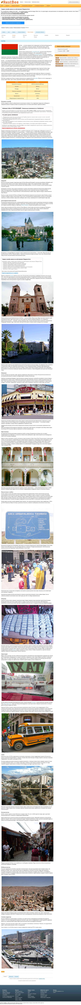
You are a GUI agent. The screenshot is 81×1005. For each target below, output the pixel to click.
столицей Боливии (36, 51)
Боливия (23, 27)
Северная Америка (39, 5)
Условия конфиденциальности (8, 996)
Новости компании (18, 997)
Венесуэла (36, 35)
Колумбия (46, 35)
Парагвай (68, 35)
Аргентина (3, 35)
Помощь (55, 990)
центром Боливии (38, 54)
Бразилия (25, 35)
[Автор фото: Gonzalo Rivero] (27, 841)
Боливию (34, 702)
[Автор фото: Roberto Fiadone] (27, 401)
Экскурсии (42, 993)
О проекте (5, 990)
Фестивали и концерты (19, 992)
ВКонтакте (11, 976)
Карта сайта (5, 991)
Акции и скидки (18, 998)
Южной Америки (24, 204)
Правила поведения (6, 992)
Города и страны (9, 27)
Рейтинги (17, 996)
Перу (5, 703)
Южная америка (17, 27)
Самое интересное (18, 991)
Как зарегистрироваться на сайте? (58, 992)
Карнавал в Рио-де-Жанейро (69, 65)
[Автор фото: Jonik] (27, 785)
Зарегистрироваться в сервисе (10, 273)
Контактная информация (7, 997)
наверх (3, 971)
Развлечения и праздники (45, 997)
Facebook (16, 976)
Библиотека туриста (44, 990)
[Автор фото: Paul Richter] (27, 158)
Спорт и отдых (18, 993)
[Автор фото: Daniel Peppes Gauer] (27, 732)
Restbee (5, 976)
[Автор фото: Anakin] (27, 948)
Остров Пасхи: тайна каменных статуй (72, 63)
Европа (7, 5)
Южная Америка (16, 5)
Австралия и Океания (27, 5)
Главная (3, 27)
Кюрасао (57, 35)
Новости (17, 990)
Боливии (36, 78)
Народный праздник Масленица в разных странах (70, 59)
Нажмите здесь (42, 978)
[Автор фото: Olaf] (27, 893)
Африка (48, 5)
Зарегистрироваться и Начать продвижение (13, 128)
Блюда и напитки (43, 991)
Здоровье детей (43, 996)
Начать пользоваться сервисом (13, 22)
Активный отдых (43, 992)
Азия (2, 5)
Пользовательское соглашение (6, 994)
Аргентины (9, 703)
